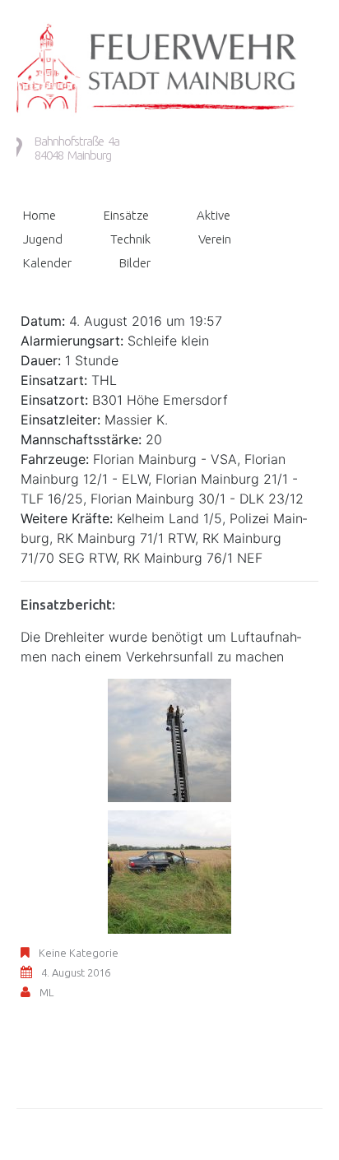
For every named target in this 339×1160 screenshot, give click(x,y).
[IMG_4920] (169, 739)
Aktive (213, 215)
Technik (130, 239)
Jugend (43, 239)
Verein (214, 239)
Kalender (47, 263)
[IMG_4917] (169, 870)
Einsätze (126, 215)
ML (46, 992)
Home (39, 215)
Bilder (135, 263)
